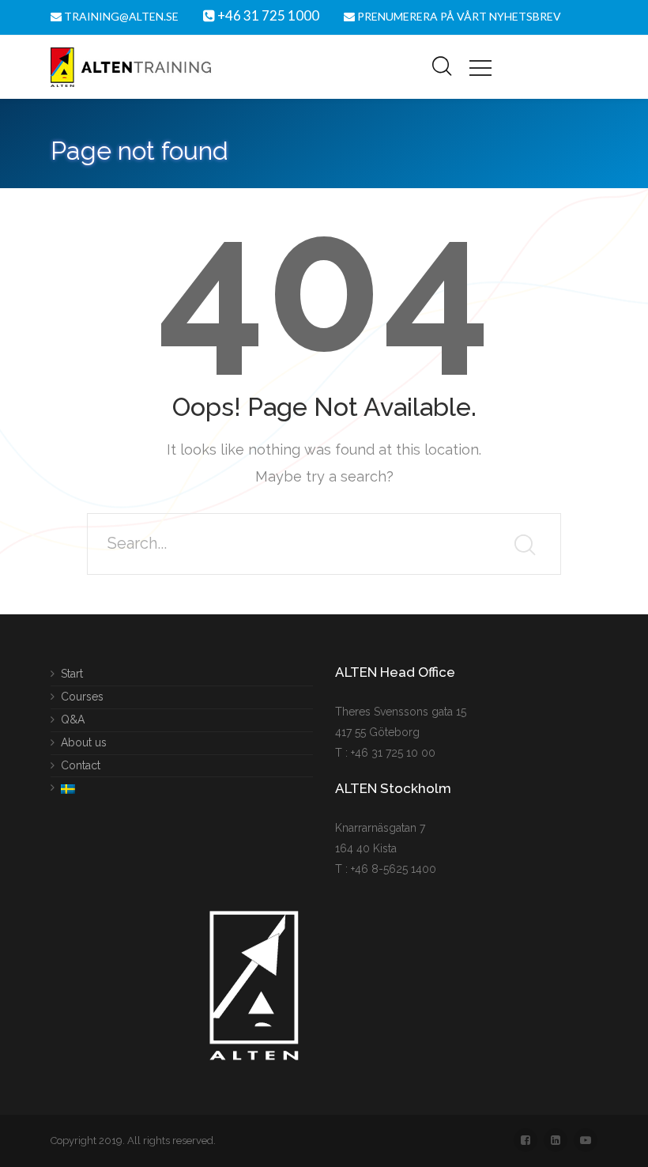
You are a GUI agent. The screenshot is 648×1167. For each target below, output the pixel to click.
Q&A (73, 718)
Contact (80, 764)
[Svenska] (63, 785)
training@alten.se (120, 16)
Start (72, 674)
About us (84, 741)
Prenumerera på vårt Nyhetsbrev (458, 16)
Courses (82, 695)
